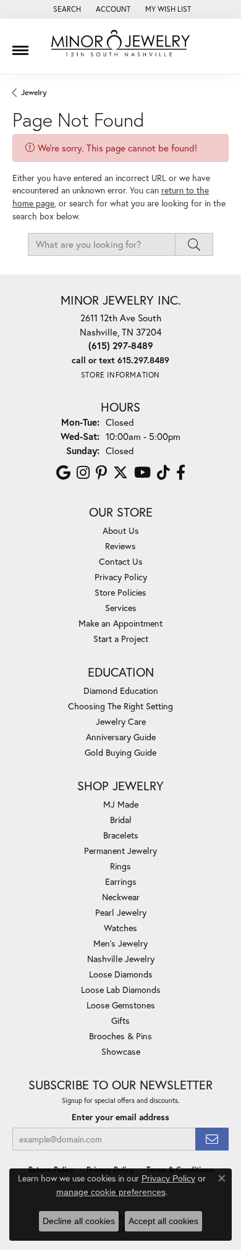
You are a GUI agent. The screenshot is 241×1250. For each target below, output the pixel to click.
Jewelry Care (121, 721)
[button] (66, 9)
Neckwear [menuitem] (121, 897)
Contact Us (121, 561)
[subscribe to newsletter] (212, 1139)
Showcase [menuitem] (120, 1051)
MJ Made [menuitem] (120, 804)
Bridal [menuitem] (121, 820)
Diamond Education (120, 690)
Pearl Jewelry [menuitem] (120, 912)
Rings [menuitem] (120, 866)
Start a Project (120, 638)
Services (121, 608)
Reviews (120, 546)
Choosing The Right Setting (120, 706)
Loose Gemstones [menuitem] (121, 1005)
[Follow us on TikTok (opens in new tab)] (163, 472)
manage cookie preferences (111, 1192)
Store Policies (120, 592)
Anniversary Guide (121, 737)
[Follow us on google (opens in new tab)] (63, 472)
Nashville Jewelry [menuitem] (120, 959)
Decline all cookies (79, 1221)
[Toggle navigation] (20, 45)
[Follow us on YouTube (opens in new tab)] (142, 472)
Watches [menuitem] (120, 928)
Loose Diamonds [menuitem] (121, 974)
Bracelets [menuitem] (120, 835)
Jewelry (34, 92)
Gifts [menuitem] (120, 1020)
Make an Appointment (120, 623)
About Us (121, 530)
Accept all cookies (163, 1221)
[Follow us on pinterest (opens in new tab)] (101, 472)
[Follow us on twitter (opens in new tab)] (120, 472)
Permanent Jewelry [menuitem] (120, 850)
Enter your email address (120, 1117)
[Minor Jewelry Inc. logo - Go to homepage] (120, 43)
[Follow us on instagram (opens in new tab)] (83, 472)
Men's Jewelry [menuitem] (120, 943)
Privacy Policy (121, 577)
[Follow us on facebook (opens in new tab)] (180, 472)
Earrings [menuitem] (121, 881)
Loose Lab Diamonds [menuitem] (121, 989)
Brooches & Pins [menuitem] (120, 1036)
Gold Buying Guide (120, 752)
